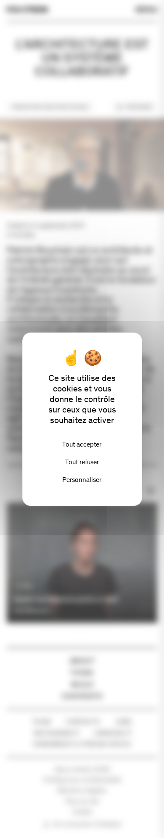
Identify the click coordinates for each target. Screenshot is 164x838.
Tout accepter (81, 444)
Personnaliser (81, 480)
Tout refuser (82, 462)
